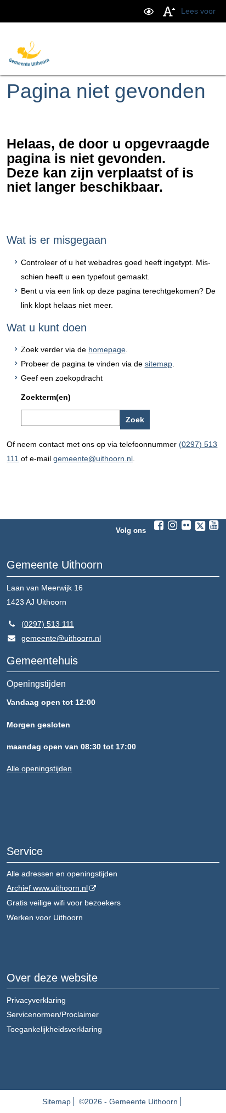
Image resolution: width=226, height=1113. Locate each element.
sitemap (158, 363)
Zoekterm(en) (46, 397)
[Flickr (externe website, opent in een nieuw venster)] (186, 525)
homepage (107, 349)
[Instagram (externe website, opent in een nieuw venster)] (173, 525)
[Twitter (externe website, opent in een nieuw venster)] (200, 525)
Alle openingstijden (39, 768)
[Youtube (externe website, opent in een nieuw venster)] (214, 525)
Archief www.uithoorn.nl (47, 887)
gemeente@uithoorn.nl (93, 458)
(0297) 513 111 (40, 623)
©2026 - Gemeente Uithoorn (128, 1101)
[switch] (148, 11)
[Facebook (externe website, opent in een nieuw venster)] (159, 525)
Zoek (135, 419)
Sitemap (56, 1101)
